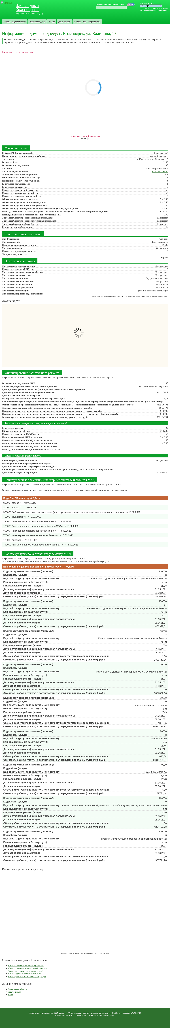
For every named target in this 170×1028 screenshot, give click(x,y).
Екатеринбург (14, 991)
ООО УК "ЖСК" (160, 171)
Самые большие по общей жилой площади (27, 968)
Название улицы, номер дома (110, 4)
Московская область (17, 989)
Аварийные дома (37, 21)
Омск (10, 994)
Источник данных (107, 1015)
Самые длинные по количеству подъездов (27, 976)
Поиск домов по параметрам (87, 21)
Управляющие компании (15, 21)
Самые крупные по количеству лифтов (26, 973)
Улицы (52, 21)
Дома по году (64, 21)
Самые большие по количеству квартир (26, 965)
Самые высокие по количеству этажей (25, 970)
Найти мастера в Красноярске (85, 135)
